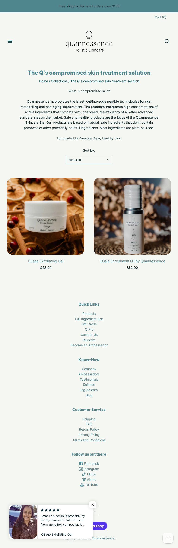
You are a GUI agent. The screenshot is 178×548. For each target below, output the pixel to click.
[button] (92, 504)
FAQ (89, 424)
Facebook (91, 463)
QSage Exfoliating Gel (46, 261)
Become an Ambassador (89, 345)
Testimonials (89, 379)
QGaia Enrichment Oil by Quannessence (132, 261)
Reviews (89, 340)
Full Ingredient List (89, 319)
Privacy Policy (89, 435)
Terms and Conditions (89, 440)
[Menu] (10, 41)
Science (89, 384)
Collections (59, 81)
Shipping (89, 419)
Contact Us (89, 335)
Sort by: (89, 150)
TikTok (91, 474)
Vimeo (91, 479)
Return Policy (89, 429)
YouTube (91, 485)
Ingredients (89, 390)
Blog (89, 395)
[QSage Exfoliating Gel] (45, 216)
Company (89, 369)
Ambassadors (89, 374)
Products (89, 313)
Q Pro (89, 329)
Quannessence (103, 538)
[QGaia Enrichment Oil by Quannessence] (132, 216)
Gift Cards (89, 324)
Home (43, 81)
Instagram (91, 469)
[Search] (167, 41)
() (160, 17)
